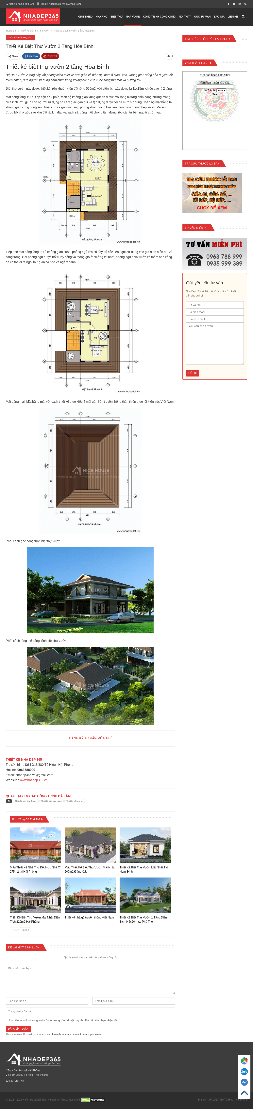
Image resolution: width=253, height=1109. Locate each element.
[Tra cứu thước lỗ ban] (212, 193)
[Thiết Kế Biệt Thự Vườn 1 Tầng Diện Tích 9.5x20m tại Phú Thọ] (145, 895)
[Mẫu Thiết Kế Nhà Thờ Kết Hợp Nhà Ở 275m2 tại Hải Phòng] (35, 845)
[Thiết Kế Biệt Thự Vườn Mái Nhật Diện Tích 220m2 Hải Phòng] (35, 895)
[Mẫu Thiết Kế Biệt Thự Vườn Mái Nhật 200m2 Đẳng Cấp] (90, 845)
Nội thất (185, 16)
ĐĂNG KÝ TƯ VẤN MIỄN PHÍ (90, 738)
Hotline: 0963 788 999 (21, 3)
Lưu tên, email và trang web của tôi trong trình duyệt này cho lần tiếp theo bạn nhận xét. (63, 1020)
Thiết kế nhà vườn (74, 801)
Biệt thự (116, 16)
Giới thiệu (85, 16)
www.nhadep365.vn (33, 780)
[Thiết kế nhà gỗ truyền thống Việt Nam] (90, 895)
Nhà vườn (133, 16)
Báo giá (219, 16)
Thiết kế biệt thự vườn (51, 801)
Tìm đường (244, 1066)
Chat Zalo (244, 1077)
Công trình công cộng (159, 16)
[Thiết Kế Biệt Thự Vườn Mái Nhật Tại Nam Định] (145, 845)
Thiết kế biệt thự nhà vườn (21, 37)
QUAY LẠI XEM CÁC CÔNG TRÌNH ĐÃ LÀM (38, 796)
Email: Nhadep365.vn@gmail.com (61, 3)
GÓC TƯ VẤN (202, 16)
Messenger (244, 1087)
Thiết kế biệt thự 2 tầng (26, 801)
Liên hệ (233, 16)
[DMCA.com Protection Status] (93, 1099)
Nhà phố (101, 16)
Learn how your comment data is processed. (77, 1034)
